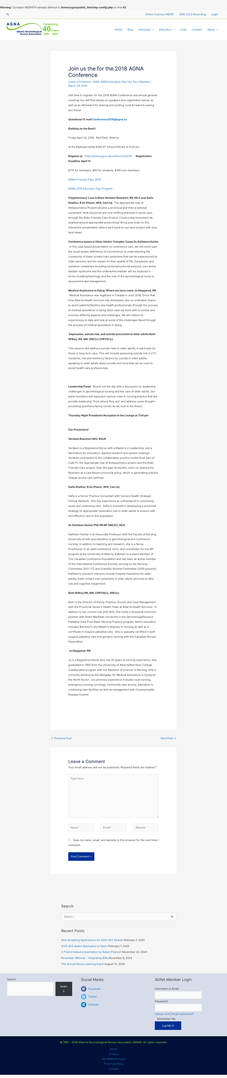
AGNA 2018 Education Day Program (90, 188)
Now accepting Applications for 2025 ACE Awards (92, 940)
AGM (96, 81)
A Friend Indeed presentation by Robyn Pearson (91, 952)
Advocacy (145, 29)
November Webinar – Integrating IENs (84, 958)
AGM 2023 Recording (192, 14)
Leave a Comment (79, 81)
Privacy (113, 1054)
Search (11, 979)
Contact (197, 29)
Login (214, 14)
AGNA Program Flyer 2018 (84, 179)
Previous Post (61, 738)
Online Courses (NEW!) (159, 14)
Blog (130, 29)
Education (165, 29)
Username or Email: (167, 988)
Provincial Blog (113, 1063)
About (211, 29)
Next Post (168, 738)
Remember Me (166, 1018)
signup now (162, 1014)
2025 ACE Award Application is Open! (84, 946)
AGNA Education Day (113, 81)
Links (183, 29)
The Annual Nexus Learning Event (82, 964)
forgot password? (183, 1014)
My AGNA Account (113, 1059)
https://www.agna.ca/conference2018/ (108, 156)
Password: (161, 1001)
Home (118, 29)
